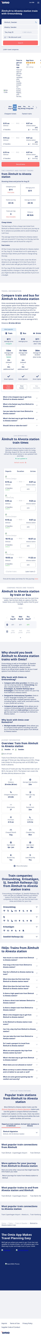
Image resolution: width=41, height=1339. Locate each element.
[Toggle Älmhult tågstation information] (37, 1132)
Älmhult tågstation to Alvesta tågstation (16, 1109)
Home (4, 1223)
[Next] (36, 107)
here (36, 579)
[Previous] (6, 617)
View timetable (11, 217)
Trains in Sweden (21, 1223)
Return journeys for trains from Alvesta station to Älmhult (20, 1177)
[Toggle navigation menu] (38, 3)
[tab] (10, 113)
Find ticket (11, 192)
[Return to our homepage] (5, 3)
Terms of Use (15, 1323)
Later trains (29, 571)
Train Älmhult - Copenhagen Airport (14, 1153)
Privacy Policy (27, 1323)
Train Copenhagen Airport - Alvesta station (17, 1214)
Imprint (4, 1323)
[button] (11, 32)
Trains (10, 1223)
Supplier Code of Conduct (11, 1327)
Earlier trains (11, 571)
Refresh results (19, 462)
